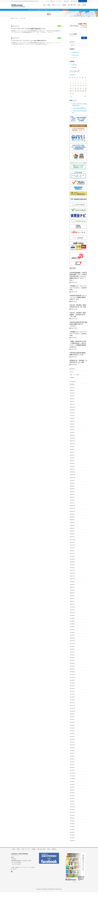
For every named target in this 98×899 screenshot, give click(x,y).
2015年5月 (72, 759)
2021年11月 (72, 542)
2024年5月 (72, 457)
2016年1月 (72, 736)
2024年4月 (72, 460)
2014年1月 (72, 804)
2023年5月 (72, 491)
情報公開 (54, 849)
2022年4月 (72, 528)
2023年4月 (72, 494)
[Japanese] (78, 23)
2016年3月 (72, 730)
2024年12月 (72, 438)
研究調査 (34, 849)
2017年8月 (72, 683)
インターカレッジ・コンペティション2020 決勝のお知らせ (28, 40)
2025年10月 (72, 412)
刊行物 (48, 849)
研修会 (18, 849)
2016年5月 (72, 725)
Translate (85, 27)
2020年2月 (72, 601)
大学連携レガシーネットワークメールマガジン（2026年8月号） (78, 288)
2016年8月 (72, 716)
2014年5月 (72, 792)
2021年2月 (72, 567)
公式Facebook (66, 1)
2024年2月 (72, 466)
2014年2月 (72, 801)
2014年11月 (72, 776)
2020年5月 (72, 593)
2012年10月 (72, 840)
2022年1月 (72, 536)
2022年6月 (72, 522)
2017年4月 (72, 694)
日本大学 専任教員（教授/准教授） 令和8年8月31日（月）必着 (78, 314)
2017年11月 (72, 674)
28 (83, 91)
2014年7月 (72, 787)
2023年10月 (72, 477)
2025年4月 (72, 429)
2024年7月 (72, 452)
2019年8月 (72, 618)
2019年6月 (72, 621)
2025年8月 (72, 418)
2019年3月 (72, 629)
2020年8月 (72, 584)
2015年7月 (72, 753)
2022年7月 (72, 519)
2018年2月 (72, 666)
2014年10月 (72, 778)
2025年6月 (72, 424)
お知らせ (72, 372)
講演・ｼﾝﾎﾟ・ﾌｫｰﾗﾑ (26, 849)
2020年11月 (72, 576)
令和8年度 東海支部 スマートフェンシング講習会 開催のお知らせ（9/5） (78, 297)
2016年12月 (72, 705)
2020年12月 (72, 573)
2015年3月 (72, 764)
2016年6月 (72, 722)
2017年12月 (72, 671)
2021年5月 (72, 559)
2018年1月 (72, 669)
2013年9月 (72, 815)
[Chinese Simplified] (81, 23)
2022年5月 (72, 525)
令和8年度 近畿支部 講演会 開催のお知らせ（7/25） (78, 354)
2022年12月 (72, 505)
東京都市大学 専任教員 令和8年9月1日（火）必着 (78, 361)
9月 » (85, 96)
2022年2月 (72, 533)
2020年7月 (72, 587)
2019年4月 (72, 626)
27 (80, 91)
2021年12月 (72, 539)
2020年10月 (72, 578)
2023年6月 (72, 488)
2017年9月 (72, 680)
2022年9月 (72, 514)
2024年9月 (72, 446)
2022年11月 (72, 508)
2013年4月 (72, 829)
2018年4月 (72, 660)
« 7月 (71, 96)
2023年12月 (72, 472)
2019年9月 (72, 615)
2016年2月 (72, 733)
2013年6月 (72, 823)
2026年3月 (72, 398)
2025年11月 (72, 410)
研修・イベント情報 (74, 374)
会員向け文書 (75, 55)
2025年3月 (72, 432)
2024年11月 (72, 441)
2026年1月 (72, 404)
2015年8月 (72, 750)
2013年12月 (72, 806)
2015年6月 (72, 756)
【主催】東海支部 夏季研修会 (79, 108)
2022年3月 (72, 531)
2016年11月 (72, 708)
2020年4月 (72, 595)
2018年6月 (72, 654)
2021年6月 (72, 556)
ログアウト (75, 57)
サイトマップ (59, 1)
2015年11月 (72, 742)
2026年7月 (72, 387)
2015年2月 (72, 767)
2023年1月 (72, 502)
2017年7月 (72, 685)
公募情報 (72, 377)
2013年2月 (72, 835)
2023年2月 (72, 500)
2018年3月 (72, 663)
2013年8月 (72, 818)
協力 (59, 26)
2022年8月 (72, 517)
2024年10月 (72, 443)
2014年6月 (72, 790)
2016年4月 (72, 728)
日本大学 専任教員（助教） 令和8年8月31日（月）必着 (79, 306)
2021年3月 (72, 564)
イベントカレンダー (75, 71)
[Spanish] (86, 23)
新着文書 (74, 65)
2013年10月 (72, 812)
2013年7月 (72, 821)
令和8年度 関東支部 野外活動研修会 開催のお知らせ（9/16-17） (78, 324)
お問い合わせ (83, 1)
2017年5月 (72, 691)
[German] (84, 23)
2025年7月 (72, 421)
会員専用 (72, 49)
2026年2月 (72, 401)
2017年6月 (72, 688)
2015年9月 (72, 747)
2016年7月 (72, 719)
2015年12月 (72, 739)
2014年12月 (72, 773)
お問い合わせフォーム (25, 867)
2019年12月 (72, 607)
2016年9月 (72, 714)
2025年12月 (72, 407)
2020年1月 (72, 604)
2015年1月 (72, 770)
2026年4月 (72, 396)
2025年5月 (72, 426)
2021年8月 (72, 550)
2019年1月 (72, 635)
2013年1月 (72, 837)
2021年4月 (72, 562)
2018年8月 (72, 649)
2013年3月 (72, 832)
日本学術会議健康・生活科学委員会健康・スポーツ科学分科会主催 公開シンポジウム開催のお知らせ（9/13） (78, 276)
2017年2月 (72, 699)
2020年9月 (72, 581)
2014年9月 (72, 781)
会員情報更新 (75, 52)
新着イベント (73, 100)
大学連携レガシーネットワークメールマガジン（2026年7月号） (78, 333)
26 (78, 91)
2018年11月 (72, 640)
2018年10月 (72, 643)
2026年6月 (72, 390)
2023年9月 (72, 480)
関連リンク (53, 1)
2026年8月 (72, 75)
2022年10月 (72, 511)
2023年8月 (72, 483)
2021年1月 (72, 570)
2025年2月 (72, 435)
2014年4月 (72, 795)
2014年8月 (72, 784)
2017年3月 (72, 697)
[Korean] (83, 23)
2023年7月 (72, 486)
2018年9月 (72, 646)
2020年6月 (72, 590)
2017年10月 (72, 677)
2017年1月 (72, 702)
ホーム (47, 1)
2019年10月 (72, 612)
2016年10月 (72, 711)
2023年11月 (72, 474)
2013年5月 (72, 826)
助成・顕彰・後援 (41, 849)
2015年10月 (72, 745)
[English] (79, 23)
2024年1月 (72, 469)
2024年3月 (72, 463)
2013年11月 (72, 809)
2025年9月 (72, 415)
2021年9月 (72, 547)
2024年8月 (72, 449)
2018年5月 (72, 657)
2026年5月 (72, 393)
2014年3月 (72, 798)
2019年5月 (72, 624)
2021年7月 (72, 553)
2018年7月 (72, 652)
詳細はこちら (65, 9)
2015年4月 (72, 761)
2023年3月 (72, 497)
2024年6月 (72, 455)
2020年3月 (72, 598)
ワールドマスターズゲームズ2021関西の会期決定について (28, 29)
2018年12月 (72, 638)
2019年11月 (72, 609)
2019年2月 (72, 632)
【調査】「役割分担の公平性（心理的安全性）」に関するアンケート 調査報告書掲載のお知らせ (78, 344)
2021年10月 (72, 545)
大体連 (13, 849)
